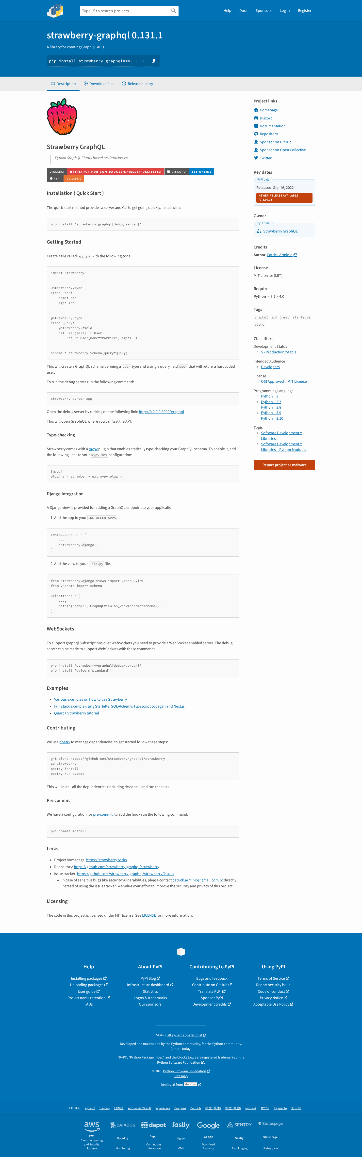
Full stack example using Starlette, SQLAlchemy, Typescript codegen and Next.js (119, 706)
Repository (269, 134)
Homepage (269, 110)
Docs (243, 10)
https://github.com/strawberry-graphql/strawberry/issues (125, 873)
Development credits (210, 1004)
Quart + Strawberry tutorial (76, 713)
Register (305, 10)
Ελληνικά (180, 1108)
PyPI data (263, 179)
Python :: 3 (269, 396)
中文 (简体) (213, 1108)
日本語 (119, 1108)
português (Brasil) (139, 1108)
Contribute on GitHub (210, 985)
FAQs (88, 1004)
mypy (93, 449)
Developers (270, 367)
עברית (265, 1108)
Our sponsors (150, 1004)
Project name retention (86, 998)
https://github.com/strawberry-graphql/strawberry (116, 867)
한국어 (296, 1108)
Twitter (266, 158)
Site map (181, 1076)
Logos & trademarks (150, 998)
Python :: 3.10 (272, 418)
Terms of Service (271, 978)
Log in (285, 10)
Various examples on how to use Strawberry (90, 699)
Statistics (150, 991)
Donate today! (181, 1048)
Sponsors (264, 10)
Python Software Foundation (178, 1062)
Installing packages (86, 978)
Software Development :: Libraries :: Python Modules (283, 446)
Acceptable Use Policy (271, 1004)
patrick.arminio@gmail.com (195, 880)
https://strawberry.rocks (106, 860)
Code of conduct (271, 991)
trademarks (226, 1057)
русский (250, 1108)
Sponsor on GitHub (276, 142)
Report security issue (273, 985)
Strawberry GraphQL (280, 231)
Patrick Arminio (280, 255)
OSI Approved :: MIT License (284, 381)
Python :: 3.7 (271, 402)
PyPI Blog (148, 978)
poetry (64, 742)
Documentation (273, 126)
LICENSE (149, 915)
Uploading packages (86, 985)
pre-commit (103, 814)
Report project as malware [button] (285, 465)
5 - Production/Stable (278, 352)
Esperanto (280, 1108)
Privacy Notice (271, 998)
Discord (266, 118)
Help (227, 10)
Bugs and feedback (212, 978)
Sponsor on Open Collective (283, 150)
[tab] (63, 84)
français (104, 1108)
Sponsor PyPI (212, 998)
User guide (87, 991)
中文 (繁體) (233, 1108)
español (90, 1108)
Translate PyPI (209, 991)
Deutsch (195, 1108)
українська (162, 1108)
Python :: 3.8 (271, 407)
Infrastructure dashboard (148, 985)
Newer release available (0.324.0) (278, 197)
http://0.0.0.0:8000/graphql (161, 411)
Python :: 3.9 (271, 412)
